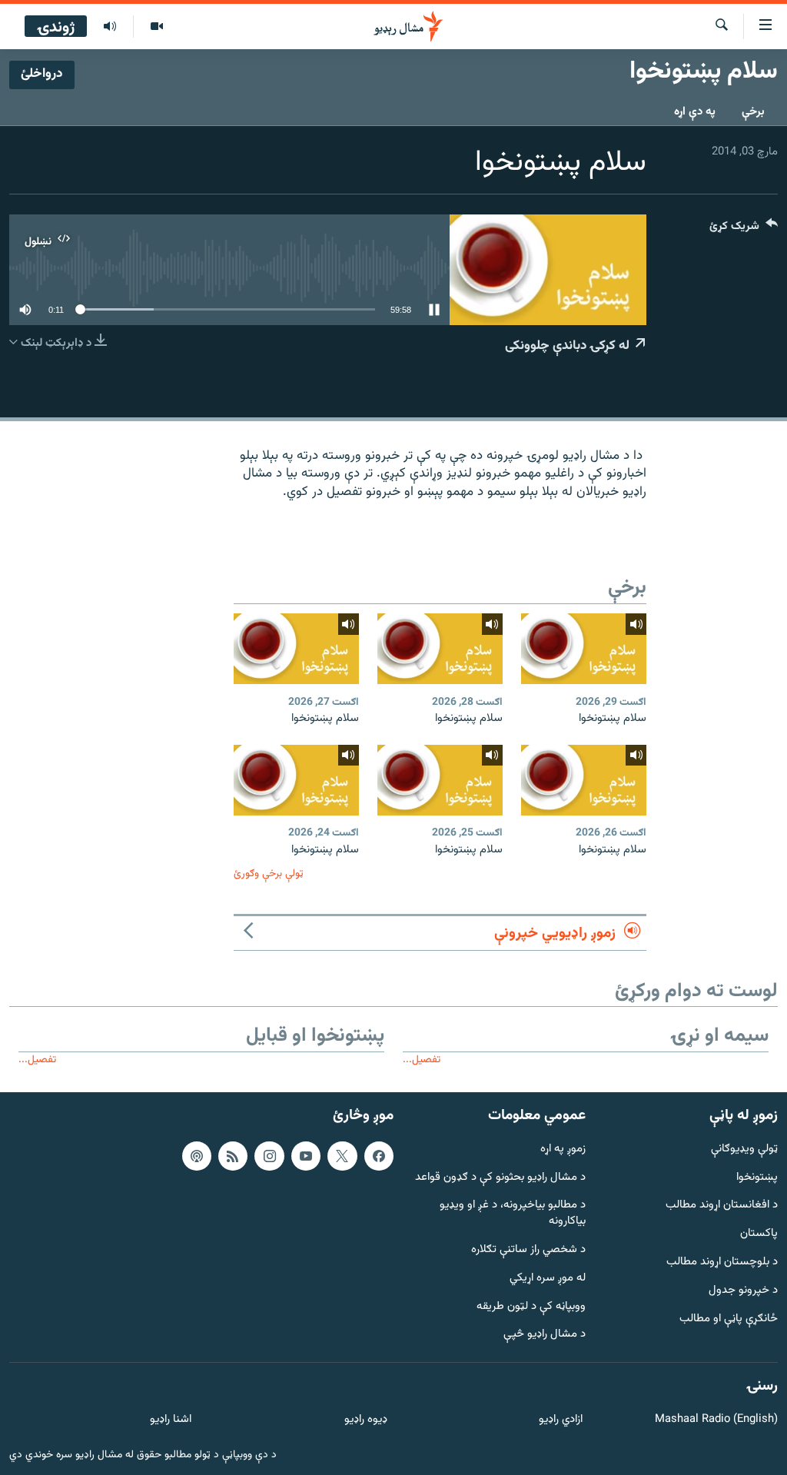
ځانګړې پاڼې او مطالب (728, 1319)
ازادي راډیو (561, 1420)
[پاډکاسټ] (196, 1156)
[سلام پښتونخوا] (583, 648)
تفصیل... (421, 1059)
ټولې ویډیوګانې (744, 1149)
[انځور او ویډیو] (156, 26)
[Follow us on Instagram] (269, 1156)
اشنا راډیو (170, 1420)
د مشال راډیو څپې (544, 1335)
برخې (753, 112)
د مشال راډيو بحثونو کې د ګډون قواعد (500, 1178)
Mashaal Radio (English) (716, 1420)
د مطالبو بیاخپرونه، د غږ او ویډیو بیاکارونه (513, 1214)
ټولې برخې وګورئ (269, 873)
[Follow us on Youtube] (305, 1156)
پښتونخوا (757, 1178)
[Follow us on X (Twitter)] (342, 1156)
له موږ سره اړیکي (548, 1279)
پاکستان (759, 1234)
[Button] (743, 229)
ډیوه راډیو (365, 1420)
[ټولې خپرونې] (110, 26)
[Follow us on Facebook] (379, 1156)
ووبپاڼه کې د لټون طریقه (531, 1307)
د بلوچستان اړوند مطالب (722, 1262)
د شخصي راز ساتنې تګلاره (528, 1250)
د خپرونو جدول (743, 1291)
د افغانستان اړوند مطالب (722, 1206)
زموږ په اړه (563, 1149)
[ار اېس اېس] (232, 1156)
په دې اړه (695, 112)
